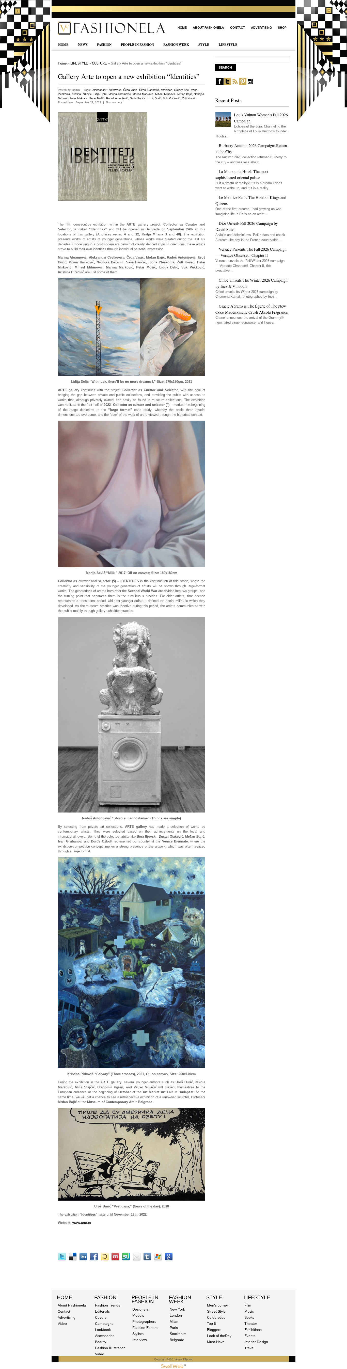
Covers (100, 1317)
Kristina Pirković (82, 93)
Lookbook (103, 1330)
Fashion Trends (107, 1305)
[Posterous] (105, 1260)
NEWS (83, 44)
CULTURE (99, 63)
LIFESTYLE (228, 44)
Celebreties (216, 1317)
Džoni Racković (149, 89)
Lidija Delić (100, 93)
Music (249, 1311)
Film (247, 1305)
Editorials (102, 1311)
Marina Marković (143, 93)
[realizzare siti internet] (173, 1366)
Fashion (105, 1297)
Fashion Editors (144, 1328)
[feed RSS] (235, 84)
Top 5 (211, 1324)
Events (249, 1336)
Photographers (144, 1321)
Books (249, 1317)
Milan (174, 1321)
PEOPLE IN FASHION (137, 44)
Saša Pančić (138, 98)
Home (182, 27)
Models (138, 1315)
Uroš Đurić (154, 98)
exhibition (166, 89)
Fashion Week (180, 1299)
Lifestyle (257, 1297)
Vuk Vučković (171, 98)
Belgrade (177, 1340)
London (176, 1315)
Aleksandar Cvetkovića (106, 89)
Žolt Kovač (189, 98)
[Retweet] (62, 1260)
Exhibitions (253, 1330)
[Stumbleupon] (126, 1260)
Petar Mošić (96, 98)
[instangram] (250, 84)
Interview (139, 1340)
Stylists (138, 1334)
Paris (174, 1328)
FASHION (104, 44)
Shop (282, 27)
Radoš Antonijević (117, 98)
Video (62, 1324)
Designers (140, 1309)
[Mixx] (115, 1260)
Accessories (104, 1336)
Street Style (216, 1311)
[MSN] (158, 1260)
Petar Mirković (79, 98)
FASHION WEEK (176, 44)
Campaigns (104, 1324)
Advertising (261, 27)
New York (177, 1309)
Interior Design (256, 1342)
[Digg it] (83, 1260)
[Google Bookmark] (169, 1260)
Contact (237, 27)
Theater (250, 1324)
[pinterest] (242, 84)
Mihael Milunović (165, 93)
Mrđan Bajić (184, 93)
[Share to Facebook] (94, 1260)
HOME (63, 44)
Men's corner (217, 1305)
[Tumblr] (147, 1260)
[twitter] (227, 84)
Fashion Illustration (110, 1348)
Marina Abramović (119, 93)
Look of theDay (219, 1336)
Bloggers (214, 1330)
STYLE (203, 44)
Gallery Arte (181, 89)
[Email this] (137, 1260)
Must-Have (216, 1342)
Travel (249, 1348)
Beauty (100, 1342)
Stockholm (178, 1334)
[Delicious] (73, 1260)
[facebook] (220, 84)
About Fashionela (208, 27)
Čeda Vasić (130, 89)
